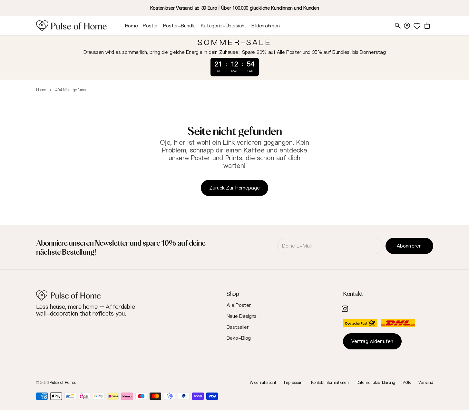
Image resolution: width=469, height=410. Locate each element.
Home (41, 90)
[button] (407, 26)
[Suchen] (398, 26)
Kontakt (353, 294)
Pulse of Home (62, 382)
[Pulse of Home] (71, 25)
